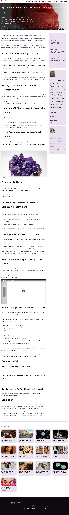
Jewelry (28, 1)
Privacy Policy (45, 505)
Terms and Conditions (47, 506)
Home (2, 5)
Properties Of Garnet (55, 49)
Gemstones (34, 1)
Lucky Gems (48, 1)
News (61, 1)
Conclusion (53, 66)
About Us (44, 508)
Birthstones (41, 1)
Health (65, 1)
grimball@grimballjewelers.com (15, 502)
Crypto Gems (55, 1)
